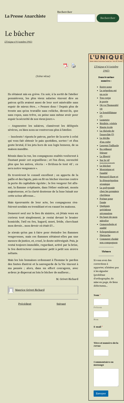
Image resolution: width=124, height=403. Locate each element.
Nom (96, 319)
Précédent (24, 304)
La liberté (105, 156)
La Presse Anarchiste (25, 16)
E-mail (98, 326)
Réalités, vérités (108, 123)
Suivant (61, 304)
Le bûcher (105, 165)
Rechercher (64, 12)
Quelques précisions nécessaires (106, 209)
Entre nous (106, 86)
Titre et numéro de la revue (106, 344)
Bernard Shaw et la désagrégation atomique (109, 180)
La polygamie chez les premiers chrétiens (109, 191)
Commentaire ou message (103, 363)
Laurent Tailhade (109, 145)
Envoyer (101, 393)
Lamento (104, 119)
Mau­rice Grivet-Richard (29, 290)
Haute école (106, 127)
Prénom (98, 307)
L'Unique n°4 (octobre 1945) (18, 41)
